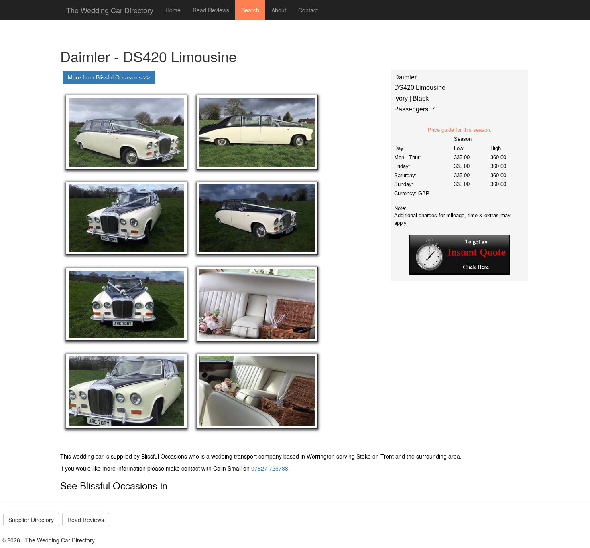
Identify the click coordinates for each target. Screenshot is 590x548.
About (278, 10)
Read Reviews (211, 10)
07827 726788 (269, 468)
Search (250, 10)
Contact (308, 10)
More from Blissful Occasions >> (109, 77)
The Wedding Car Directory (109, 10)
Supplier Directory (31, 520)
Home (173, 10)
